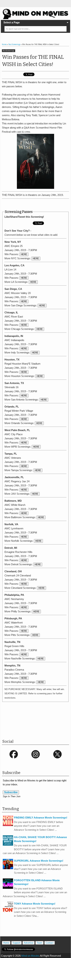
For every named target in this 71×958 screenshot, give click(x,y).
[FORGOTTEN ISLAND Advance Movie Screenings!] (8, 887)
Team (39, 943)
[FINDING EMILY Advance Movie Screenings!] (8, 825)
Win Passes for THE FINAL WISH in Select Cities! (33, 60)
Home (6, 943)
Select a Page (11, 22)
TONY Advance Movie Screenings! (34, 903)
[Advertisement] (36, 204)
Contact (49, 943)
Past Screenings (8, 51)
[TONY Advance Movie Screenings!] (8, 911)
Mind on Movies (30, 955)
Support (16, 943)
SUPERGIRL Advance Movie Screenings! (38, 860)
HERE (24, 254)
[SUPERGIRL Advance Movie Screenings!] (8, 868)
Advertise (28, 943)
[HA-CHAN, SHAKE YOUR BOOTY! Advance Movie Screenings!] (8, 844)
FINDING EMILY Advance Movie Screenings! (40, 817)
